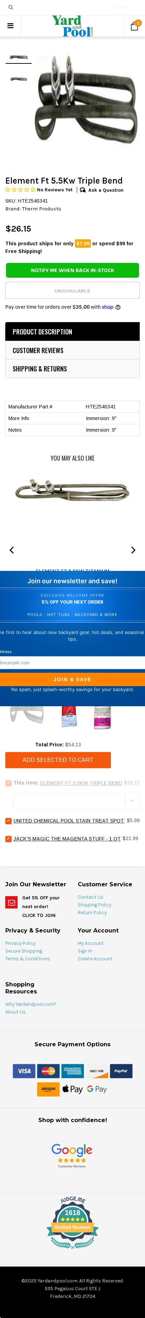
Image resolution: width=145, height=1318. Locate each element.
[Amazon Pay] (48, 1089)
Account (117, 8)
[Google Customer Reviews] (71, 1155)
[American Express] (72, 1070)
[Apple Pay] (72, 1089)
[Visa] (24, 1070)
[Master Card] (48, 1070)
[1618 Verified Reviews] (72, 1250)
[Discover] (97, 1070)
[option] (86, 99)
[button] (21, 190)
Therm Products (41, 208)
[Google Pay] (97, 1089)
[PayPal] (121, 1070)
